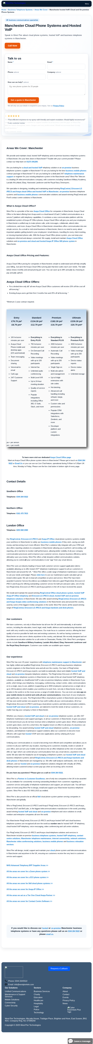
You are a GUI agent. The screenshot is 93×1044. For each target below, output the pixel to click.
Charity (37, 994)
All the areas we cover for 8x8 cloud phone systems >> (30, 883)
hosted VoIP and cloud (16, 707)
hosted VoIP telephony (66, 835)
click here (41, 575)
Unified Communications (15, 991)
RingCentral (15, 539)
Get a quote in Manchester (23, 100)
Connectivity (10, 1003)
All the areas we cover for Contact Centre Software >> (29, 901)
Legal (36, 1006)
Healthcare (38, 1000)
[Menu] (14, 3)
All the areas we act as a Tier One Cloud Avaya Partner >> (31, 895)
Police (36, 1009)
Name (10, 62)
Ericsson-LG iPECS (29, 539)
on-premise (66, 168)
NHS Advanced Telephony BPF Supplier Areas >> (27, 865)
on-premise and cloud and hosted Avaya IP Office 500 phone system (46, 241)
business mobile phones (76, 171)
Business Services (42, 991)
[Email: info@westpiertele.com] (6, 984)
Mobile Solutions (12, 1000)
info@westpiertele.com (24, 984)
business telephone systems (44, 835)
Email (50, 62)
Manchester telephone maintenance (36, 838)
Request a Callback (59, 969)
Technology (39, 1013)
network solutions (78, 838)
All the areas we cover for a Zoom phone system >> (28, 871)
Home (3, 10)
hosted (28, 734)
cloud (52, 850)
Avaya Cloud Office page (60, 457)
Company (54, 72)
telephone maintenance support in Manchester (62, 662)
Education (38, 997)
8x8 (39, 797)
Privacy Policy (58, 106)
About (65, 991)
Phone (13, 72)
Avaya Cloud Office (42, 211)
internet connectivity (61, 838)
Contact (66, 994)
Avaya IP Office (48, 539)
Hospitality (38, 1003)
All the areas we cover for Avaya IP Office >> (25, 889)
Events (66, 997)
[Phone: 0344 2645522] (6, 981)
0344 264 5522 (57, 773)
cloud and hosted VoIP (32, 168)
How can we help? (18, 82)
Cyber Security (11, 1006)
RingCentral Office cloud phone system (56, 593)
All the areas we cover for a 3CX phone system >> (28, 877)
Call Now (12, 45)
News (65, 1003)
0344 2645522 (21, 981)
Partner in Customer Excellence (31, 779)
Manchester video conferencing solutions (24, 841)
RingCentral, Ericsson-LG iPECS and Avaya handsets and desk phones (43, 608)
